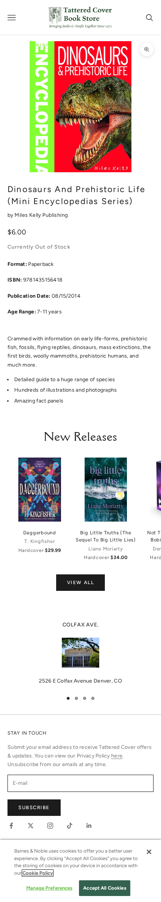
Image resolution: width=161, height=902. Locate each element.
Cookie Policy (37, 873)
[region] (80, 653)
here (116, 756)
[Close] (149, 852)
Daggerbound (39, 532)
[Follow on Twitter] (30, 825)
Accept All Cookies (104, 888)
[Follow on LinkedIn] (89, 825)
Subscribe (34, 807)
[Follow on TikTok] (69, 825)
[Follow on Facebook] (11, 825)
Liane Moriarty (105, 549)
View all (80, 582)
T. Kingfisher (39, 541)
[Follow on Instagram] (50, 825)
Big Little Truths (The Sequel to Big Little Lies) (106, 536)
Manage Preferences (49, 888)
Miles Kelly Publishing (41, 215)
